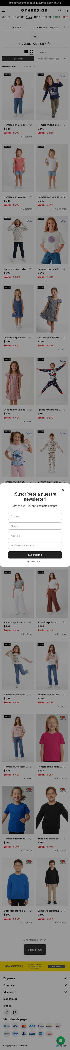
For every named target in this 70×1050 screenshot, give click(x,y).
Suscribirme (35, 554)
